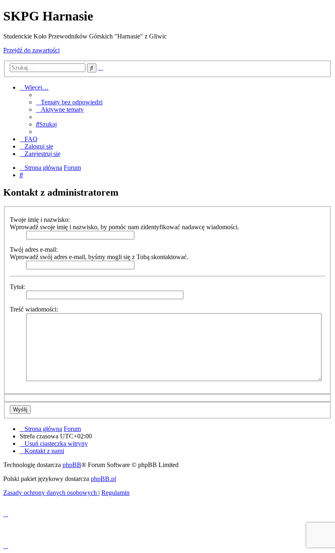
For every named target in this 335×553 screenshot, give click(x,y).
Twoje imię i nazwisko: (40, 219)
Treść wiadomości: (34, 309)
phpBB (72, 464)
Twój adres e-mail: (34, 249)
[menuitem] (69, 102)
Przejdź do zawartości (31, 50)
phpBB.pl (103, 478)
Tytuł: (17, 286)
